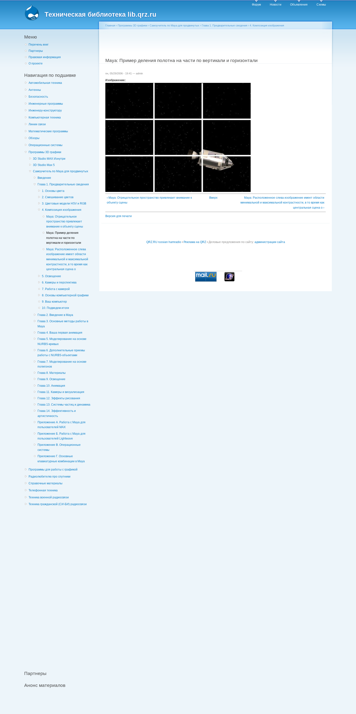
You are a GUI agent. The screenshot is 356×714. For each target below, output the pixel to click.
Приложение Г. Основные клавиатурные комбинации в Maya (61, 459)
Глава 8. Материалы (52, 373)
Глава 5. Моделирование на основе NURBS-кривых (62, 341)
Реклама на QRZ (195, 242)
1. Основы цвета (53, 191)
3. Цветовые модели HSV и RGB (64, 203)
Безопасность (38, 96)
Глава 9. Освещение (51, 379)
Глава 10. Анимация (51, 385)
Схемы (321, 4)
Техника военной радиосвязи (49, 497)
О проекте (36, 63)
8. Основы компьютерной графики (65, 295)
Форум (256, 4)
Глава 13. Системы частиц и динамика (64, 404)
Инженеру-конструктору (45, 110)
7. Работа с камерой (56, 289)
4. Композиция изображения (61, 210)
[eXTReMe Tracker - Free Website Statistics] (229, 280)
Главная (110, 25)
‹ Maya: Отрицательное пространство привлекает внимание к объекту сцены (149, 200)
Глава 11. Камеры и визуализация (61, 392)
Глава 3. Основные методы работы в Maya (63, 324)
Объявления (299, 4)
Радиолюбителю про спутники (49, 476)
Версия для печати (118, 216)
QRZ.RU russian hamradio (163, 242)
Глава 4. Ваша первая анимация (60, 332)
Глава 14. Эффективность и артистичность (57, 413)
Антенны (35, 90)
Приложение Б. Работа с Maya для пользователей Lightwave (61, 436)
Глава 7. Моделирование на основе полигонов (62, 364)
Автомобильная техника (45, 83)
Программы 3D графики (45, 152)
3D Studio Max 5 (44, 165)
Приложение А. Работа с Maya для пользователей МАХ (61, 425)
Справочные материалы (45, 483)
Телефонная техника (43, 490)
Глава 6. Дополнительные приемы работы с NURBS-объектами (61, 353)
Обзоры (34, 138)
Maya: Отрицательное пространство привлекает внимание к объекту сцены (64, 221)
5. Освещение (51, 276)
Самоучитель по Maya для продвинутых (60, 171)
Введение (44, 178)
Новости (275, 4)
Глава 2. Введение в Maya (55, 315)
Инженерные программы (46, 103)
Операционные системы (45, 145)
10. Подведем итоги (55, 308)
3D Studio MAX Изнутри (49, 158)
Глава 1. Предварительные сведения (63, 184)
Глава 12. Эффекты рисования (59, 398)
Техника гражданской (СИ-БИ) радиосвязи (58, 504)
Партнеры (36, 51)
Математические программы (48, 131)
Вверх (213, 197)
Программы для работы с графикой (53, 469)
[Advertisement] (60, 585)
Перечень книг (38, 44)
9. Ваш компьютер (54, 301)
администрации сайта (270, 242)
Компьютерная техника (45, 117)
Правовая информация (45, 57)
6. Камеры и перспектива (59, 282)
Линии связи (37, 124)
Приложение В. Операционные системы (59, 447)
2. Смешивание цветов (57, 197)
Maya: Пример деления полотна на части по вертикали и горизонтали (63, 237)
